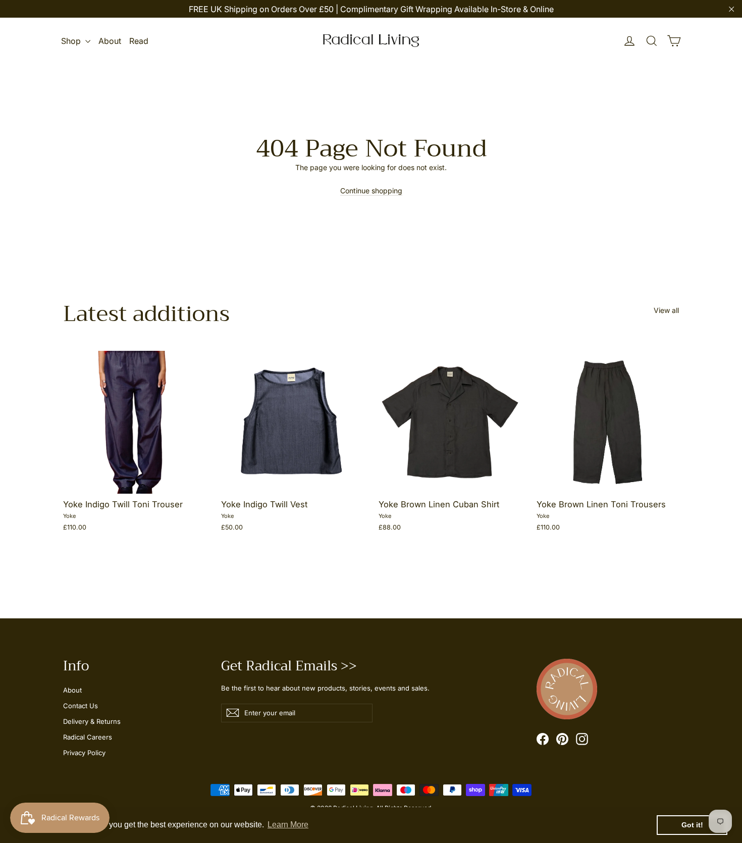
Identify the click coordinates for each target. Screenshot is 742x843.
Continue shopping (371, 190)
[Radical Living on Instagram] (582, 739)
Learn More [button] (288, 824)
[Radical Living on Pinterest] (562, 739)
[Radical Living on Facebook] (543, 739)
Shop (72, 41)
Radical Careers (87, 737)
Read (138, 41)
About (109, 41)
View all (666, 310)
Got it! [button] (692, 825)
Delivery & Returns (92, 721)
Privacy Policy (84, 753)
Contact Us (80, 706)
